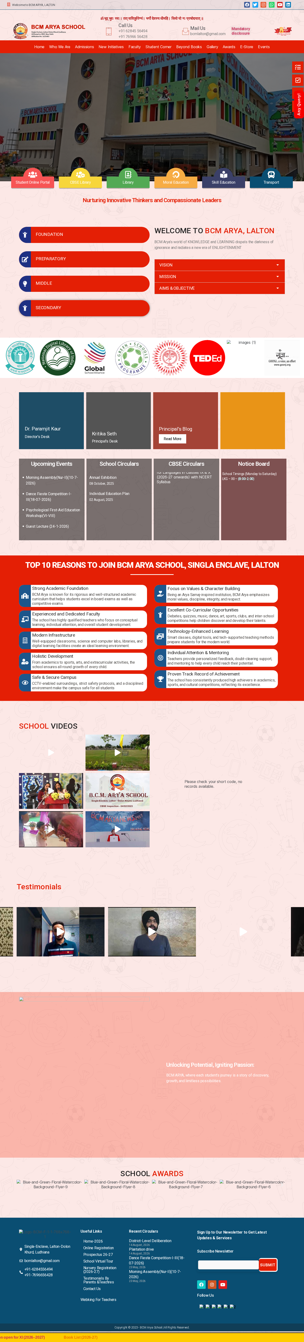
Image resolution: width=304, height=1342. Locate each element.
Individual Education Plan (109, 493)
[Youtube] (280, 5)
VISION (166, 264)
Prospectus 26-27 (98, 1254)
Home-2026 (93, 1241)
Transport (271, 182)
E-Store (246, 46)
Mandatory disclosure (241, 31)
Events (264, 46)
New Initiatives (111, 46)
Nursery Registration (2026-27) (99, 1270)
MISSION (167, 276)
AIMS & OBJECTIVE (177, 288)
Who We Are (59, 46)
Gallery (212, 46)
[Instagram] (263, 5)
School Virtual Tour (98, 1261)
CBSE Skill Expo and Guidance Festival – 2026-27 (183, 535)
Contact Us (92, 1288)
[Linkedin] (288, 5)
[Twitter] (255, 5)
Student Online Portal (33, 182)
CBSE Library (80, 182)
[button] (220, 265)
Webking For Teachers (98, 1299)
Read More (172, 439)
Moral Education (176, 182)
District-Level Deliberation (150, 1241)
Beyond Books (189, 46)
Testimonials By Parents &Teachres (98, 1280)
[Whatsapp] (272, 5)
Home (39, 46)
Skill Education (223, 182)
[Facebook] (247, 5)
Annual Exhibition (102, 477)
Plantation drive (141, 1249)
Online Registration (98, 1248)
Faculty (134, 46)
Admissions (84, 46)
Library (128, 182)
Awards (229, 46)
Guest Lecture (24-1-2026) (47, 526)
